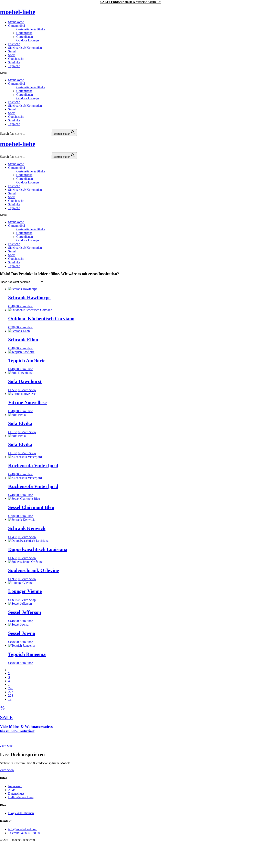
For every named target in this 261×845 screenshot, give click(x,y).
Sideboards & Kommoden (25, 47)
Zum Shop (26, 306)
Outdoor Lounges (27, 40)
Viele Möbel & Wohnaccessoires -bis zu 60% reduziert (27, 728)
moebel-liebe (17, 12)
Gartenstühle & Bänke (30, 29)
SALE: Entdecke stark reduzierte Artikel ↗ (130, 2)
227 (10, 692)
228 (10, 695)
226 (10, 688)
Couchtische (16, 58)
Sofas (11, 55)
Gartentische (24, 33)
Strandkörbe (16, 22)
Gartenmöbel (16, 25)
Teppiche (14, 66)
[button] (130, 73)
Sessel (12, 51)
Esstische (14, 44)
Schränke (14, 62)
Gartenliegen (24, 36)
